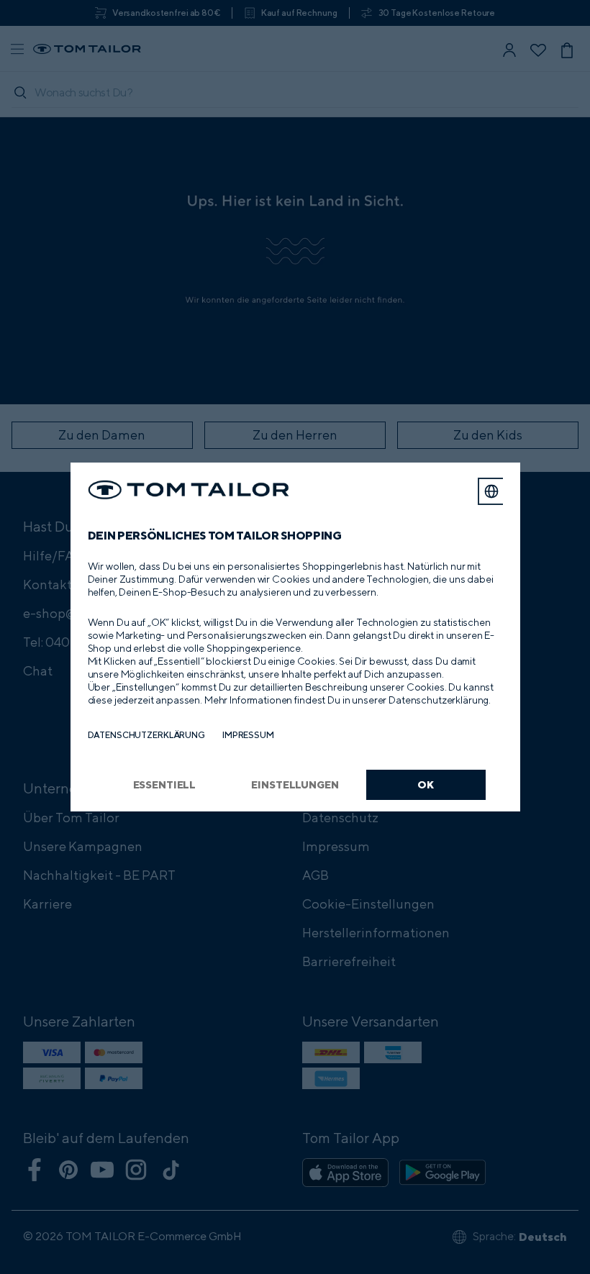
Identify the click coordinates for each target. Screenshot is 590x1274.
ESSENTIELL (164, 784)
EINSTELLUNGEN (294, 784)
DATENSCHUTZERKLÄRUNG (146, 734)
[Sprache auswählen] (491, 491)
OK (425, 784)
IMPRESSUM (248, 734)
